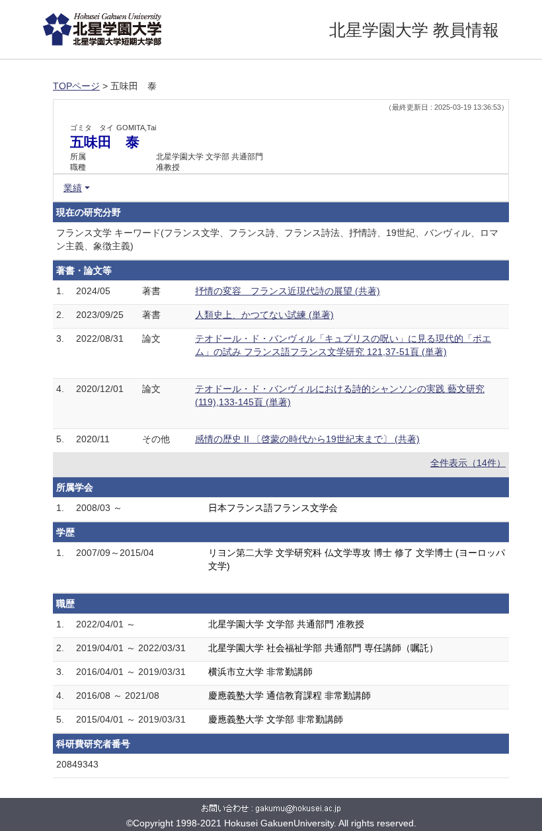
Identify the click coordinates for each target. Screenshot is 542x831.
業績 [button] (72, 187)
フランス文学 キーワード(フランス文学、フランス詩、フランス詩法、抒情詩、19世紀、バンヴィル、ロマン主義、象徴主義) (277, 239)
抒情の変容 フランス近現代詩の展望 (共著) (287, 291)
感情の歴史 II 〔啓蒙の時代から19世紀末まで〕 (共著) (307, 439)
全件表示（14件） (468, 462)
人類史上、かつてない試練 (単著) (264, 314)
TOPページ (76, 86)
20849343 (77, 764)
